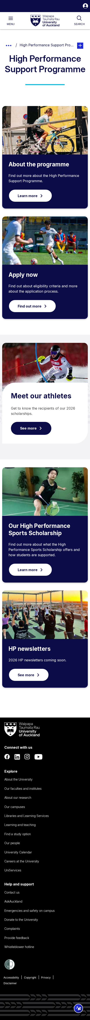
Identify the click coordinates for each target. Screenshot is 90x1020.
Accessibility (11, 977)
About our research (17, 797)
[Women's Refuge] (9, 968)
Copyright (30, 977)
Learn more (28, 196)
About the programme (39, 164)
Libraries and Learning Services (26, 816)
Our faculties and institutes (23, 788)
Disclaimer (10, 983)
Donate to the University (21, 919)
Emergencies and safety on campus (29, 910)
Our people (12, 843)
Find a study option (17, 834)
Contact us (11, 892)
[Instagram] (27, 757)
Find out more (30, 306)
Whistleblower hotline (19, 947)
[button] (85, 6)
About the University (18, 779)
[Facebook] (7, 757)
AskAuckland (13, 901)
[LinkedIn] (17, 757)
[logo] (45, 20)
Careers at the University (21, 861)
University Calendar (18, 852)
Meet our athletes (41, 396)
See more (28, 428)
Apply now (23, 274)
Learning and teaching (20, 825)
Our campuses (14, 807)
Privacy (46, 977)
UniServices (12, 870)
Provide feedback (16, 938)
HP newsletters (30, 648)
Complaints (12, 928)
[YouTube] (38, 757)
